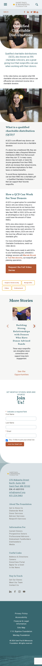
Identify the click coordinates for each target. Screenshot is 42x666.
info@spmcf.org (17, 492)
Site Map (21, 628)
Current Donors (16, 531)
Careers (12, 559)
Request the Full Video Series (20, 268)
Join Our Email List (15, 444)
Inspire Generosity (12, 282)
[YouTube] (24, 591)
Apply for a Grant (16, 565)
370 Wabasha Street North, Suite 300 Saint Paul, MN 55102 (19, 483)
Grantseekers (15, 542)
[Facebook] (15, 591)
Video (7, 288)
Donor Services (16, 513)
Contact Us (14, 585)
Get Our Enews (15, 580)
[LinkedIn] (10, 591)
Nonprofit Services (17, 519)
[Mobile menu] (5, 4)
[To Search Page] (36, 4)
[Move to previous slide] (7, 326)
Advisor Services (16, 516)
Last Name (10, 423)
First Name (10, 414)
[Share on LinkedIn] (28, 12)
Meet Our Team (16, 582)
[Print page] (37, 12)
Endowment (18, 288)
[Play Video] (21, 97)
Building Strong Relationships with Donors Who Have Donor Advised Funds (21, 335)
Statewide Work (16, 511)
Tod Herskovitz (15, 258)
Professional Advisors (19, 536)
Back (6, 12)
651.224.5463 (16, 495)
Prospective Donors (18, 534)
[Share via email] (34, 12)
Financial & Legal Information (21, 622)
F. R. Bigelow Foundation (21, 631)
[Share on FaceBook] (24, 12)
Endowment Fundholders (20, 539)
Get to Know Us (16, 508)
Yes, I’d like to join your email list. (22, 440)
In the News (14, 567)
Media (12, 544)
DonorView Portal (17, 562)
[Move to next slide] (34, 326)
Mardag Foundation (21, 635)
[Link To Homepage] (21, 4)
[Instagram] (19, 591)
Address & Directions (18, 557)
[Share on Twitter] (31, 12)
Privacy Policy (21, 613)
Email (9, 431)
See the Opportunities (22, 373)
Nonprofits (28, 282)
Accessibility (21, 617)
